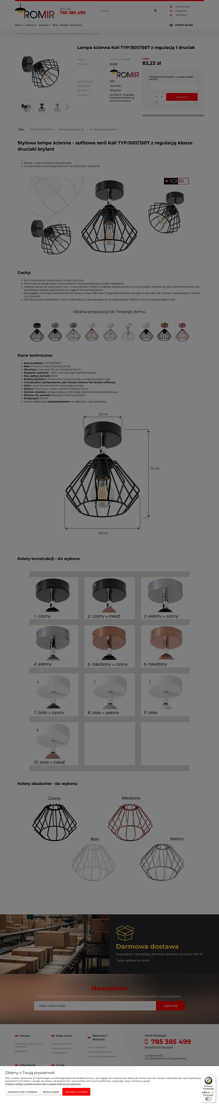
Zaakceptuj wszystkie (76, 1091)
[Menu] (214, 1077)
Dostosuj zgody (51, 1091)
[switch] (208, 1099)
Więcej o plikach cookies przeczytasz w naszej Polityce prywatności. (43, 1083)
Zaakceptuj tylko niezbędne (22, 1091)
